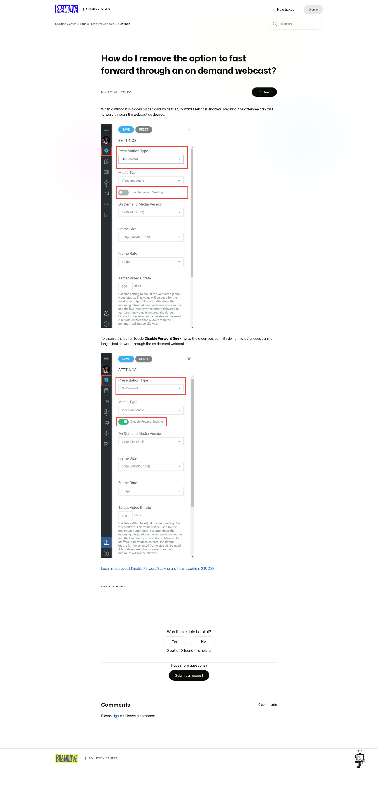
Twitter (110, 607)
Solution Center (96, 9)
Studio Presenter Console (97, 24)
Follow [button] (264, 92)
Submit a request (189, 675)
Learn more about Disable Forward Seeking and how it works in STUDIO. (157, 568)
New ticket (285, 9)
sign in (117, 715)
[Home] (66, 758)
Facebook (103, 606)
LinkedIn (116, 606)
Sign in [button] (313, 9)
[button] (174, 641)
